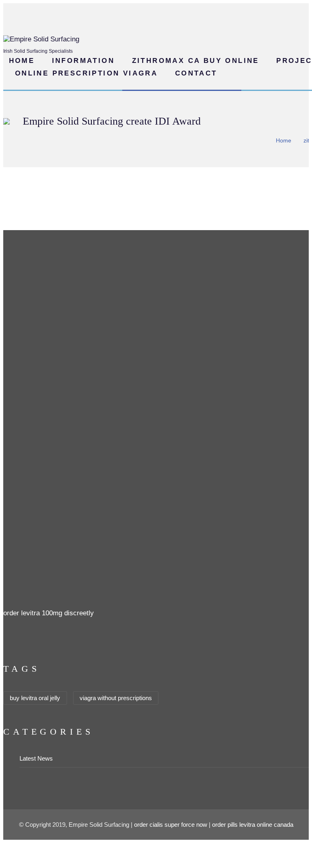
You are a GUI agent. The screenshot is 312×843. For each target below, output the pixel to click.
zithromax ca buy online (195, 61)
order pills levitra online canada (252, 824)
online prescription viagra (86, 73)
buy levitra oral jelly (35, 697)
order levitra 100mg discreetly (48, 613)
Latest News (36, 758)
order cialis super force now (170, 824)
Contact (196, 73)
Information (83, 61)
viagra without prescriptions (116, 697)
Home (22, 61)
